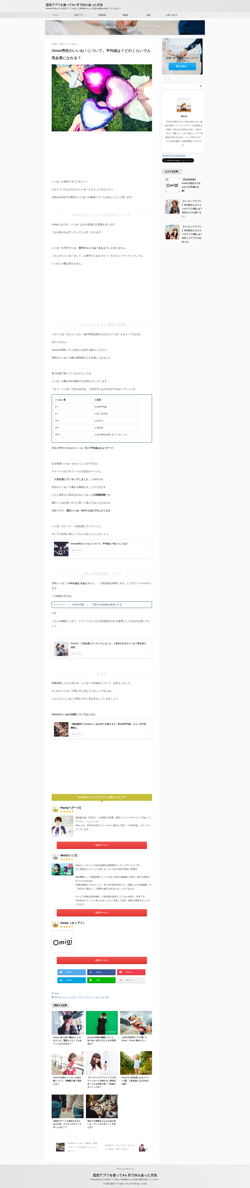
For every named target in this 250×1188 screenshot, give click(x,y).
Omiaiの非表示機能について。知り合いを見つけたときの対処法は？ (101, 1040)
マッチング (89, 997)
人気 (102, 997)
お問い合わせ (171, 15)
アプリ (80, 997)
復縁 (148, 15)
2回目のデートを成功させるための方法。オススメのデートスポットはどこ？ (67, 1124)
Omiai (56, 993)
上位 (97, 997)
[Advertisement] (102, 154)
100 (55, 997)
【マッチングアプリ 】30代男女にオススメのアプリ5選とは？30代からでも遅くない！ (192, 208)
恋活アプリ (79, 15)
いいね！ (73, 997)
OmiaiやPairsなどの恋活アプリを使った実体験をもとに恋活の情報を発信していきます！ (125, 1179)
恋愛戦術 (102, 15)
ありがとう (63, 997)
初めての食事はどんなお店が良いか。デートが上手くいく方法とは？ (101, 1124)
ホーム (56, 15)
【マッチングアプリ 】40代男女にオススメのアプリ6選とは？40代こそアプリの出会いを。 (192, 234)
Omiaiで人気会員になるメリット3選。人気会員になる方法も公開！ (135, 1080)
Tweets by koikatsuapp (174, 155)
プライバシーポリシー (125, 1169)
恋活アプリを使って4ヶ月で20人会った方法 (74, 4)
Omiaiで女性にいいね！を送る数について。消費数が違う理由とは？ (67, 1080)
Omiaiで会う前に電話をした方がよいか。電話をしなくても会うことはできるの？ (67, 1040)
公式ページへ (101, 845)
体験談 (125, 15)
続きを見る (181, 66)
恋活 (107, 997)
